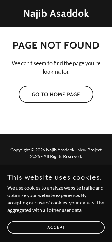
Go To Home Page (56, 94)
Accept (56, 227)
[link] (56, 15)
